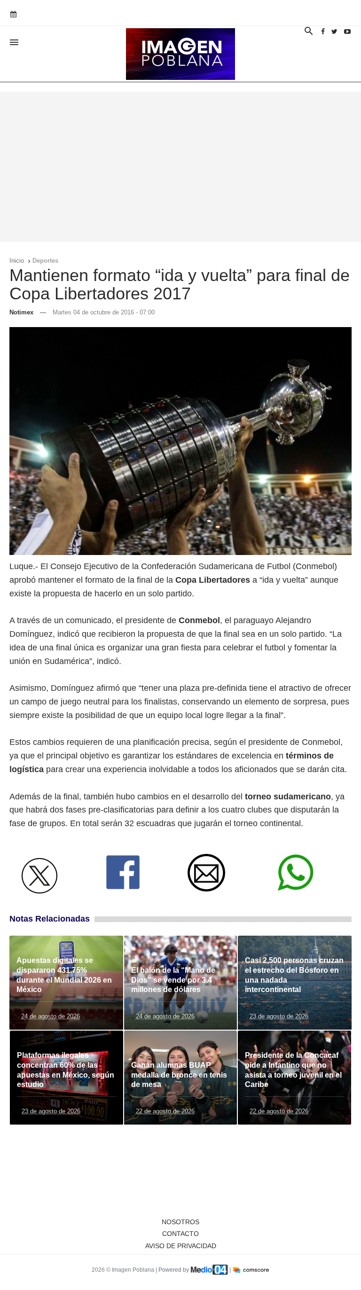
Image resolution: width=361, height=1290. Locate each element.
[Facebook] (323, 31)
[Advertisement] (180, 167)
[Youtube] (347, 31)
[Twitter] (334, 31)
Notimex (21, 312)
